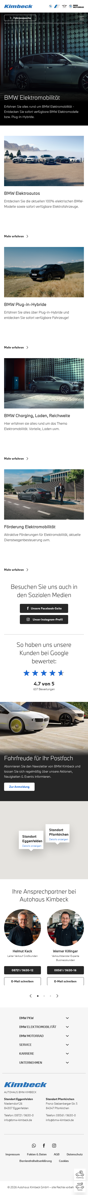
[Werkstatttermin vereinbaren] (80, 1186)
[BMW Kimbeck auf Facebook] (44, 1145)
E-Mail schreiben (22, 981)
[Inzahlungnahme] (80, 1174)
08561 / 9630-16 (65, 970)
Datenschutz (75, 1154)
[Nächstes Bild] (57, 995)
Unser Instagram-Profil (48, 619)
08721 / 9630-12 (22, 970)
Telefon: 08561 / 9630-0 (61, 1115)
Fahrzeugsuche (22, 18)
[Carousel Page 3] (50, 996)
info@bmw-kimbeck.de (18, 1120)
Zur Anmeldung (19, 787)
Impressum (13, 1154)
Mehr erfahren (14, 236)
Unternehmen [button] (30, 1063)
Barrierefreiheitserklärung (35, 1161)
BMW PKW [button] (26, 1018)
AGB (57, 1154)
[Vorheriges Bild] (30, 995)
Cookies (64, 1161)
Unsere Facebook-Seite (46, 608)
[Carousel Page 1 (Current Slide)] (37, 996)
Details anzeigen (31, 845)
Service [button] (25, 1045)
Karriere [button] (26, 1053)
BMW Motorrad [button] (31, 1036)
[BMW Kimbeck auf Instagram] (54, 1145)
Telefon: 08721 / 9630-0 (19, 1115)
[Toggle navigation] (81, 18)
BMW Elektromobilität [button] (37, 1027)
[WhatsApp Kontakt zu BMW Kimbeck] (34, 1145)
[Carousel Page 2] (44, 996)
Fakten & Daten (37, 1154)
